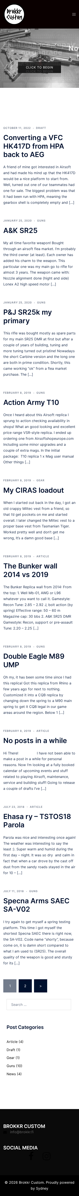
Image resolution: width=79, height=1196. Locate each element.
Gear (40, 480)
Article (42, 556)
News (11, 1074)
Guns (41, 220)
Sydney (42, 1188)
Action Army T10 (31, 402)
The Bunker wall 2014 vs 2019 (30, 570)
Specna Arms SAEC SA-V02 (36, 905)
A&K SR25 (20, 230)
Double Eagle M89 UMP (34, 660)
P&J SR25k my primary (27, 316)
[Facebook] (31, 1158)
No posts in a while (35, 740)
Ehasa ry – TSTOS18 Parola (37, 820)
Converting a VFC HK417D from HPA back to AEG (33, 146)
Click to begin (39, 67)
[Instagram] (46, 1158)
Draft (41, 128)
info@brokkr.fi (22, 1132)
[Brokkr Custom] (14, 14)
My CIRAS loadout (33, 490)
